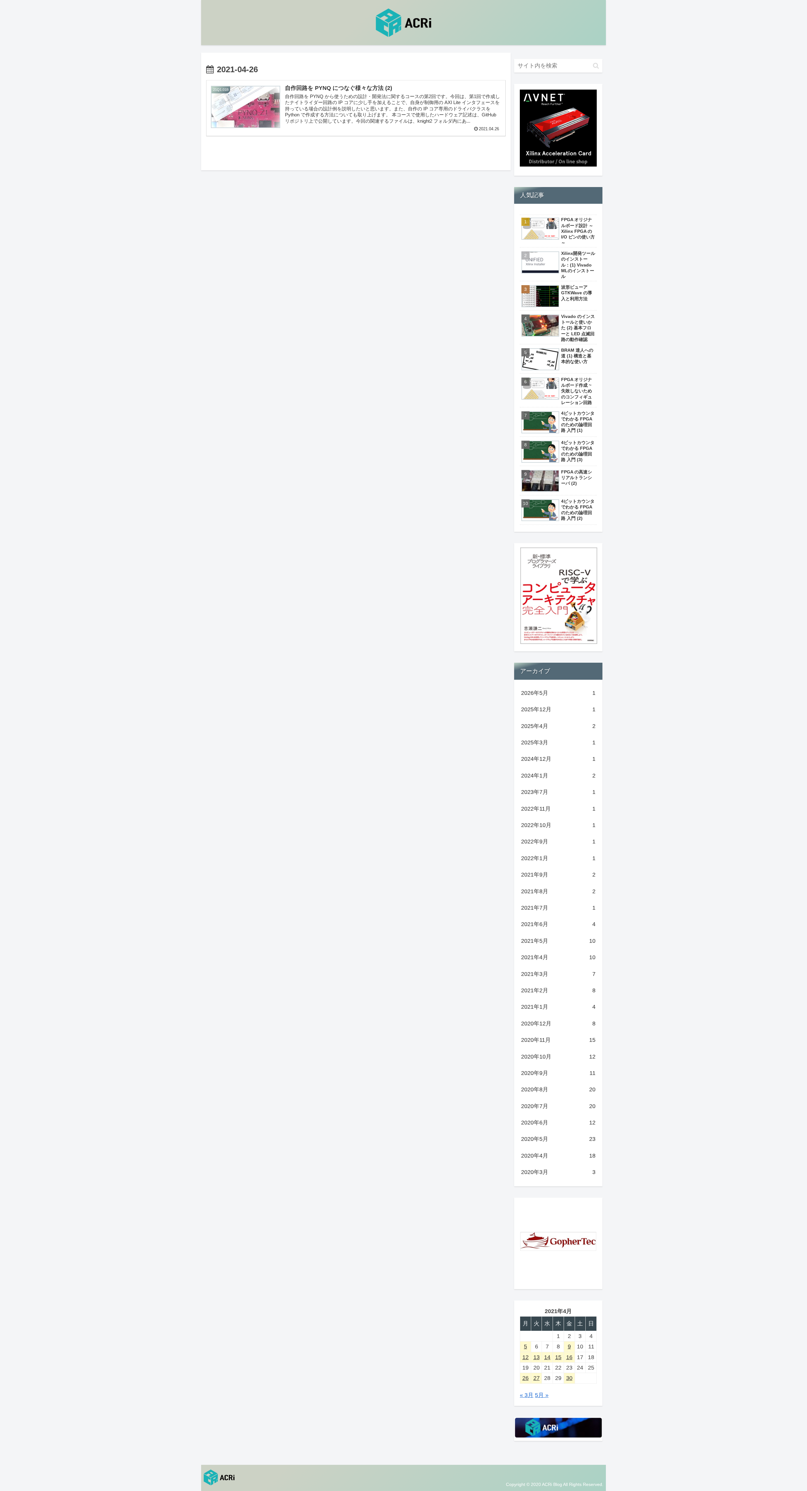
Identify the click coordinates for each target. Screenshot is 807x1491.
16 (569, 1357)
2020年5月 (558, 1139)
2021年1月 (558, 1007)
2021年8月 (558, 891)
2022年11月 (558, 809)
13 (536, 1357)
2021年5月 (558, 941)
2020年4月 (558, 1156)
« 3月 (526, 1395)
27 (536, 1378)
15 (558, 1357)
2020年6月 (558, 1122)
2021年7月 (558, 908)
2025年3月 (558, 742)
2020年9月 (558, 1073)
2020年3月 (558, 1172)
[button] (595, 65)
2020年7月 (558, 1106)
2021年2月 (558, 990)
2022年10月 (558, 825)
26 (525, 1378)
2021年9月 (558, 875)
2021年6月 (558, 924)
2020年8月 (558, 1089)
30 (569, 1378)
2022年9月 (558, 841)
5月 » (542, 1395)
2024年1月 (558, 775)
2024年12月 (558, 759)
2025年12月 (558, 709)
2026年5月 (558, 693)
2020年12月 (558, 1023)
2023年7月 (558, 792)
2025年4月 (558, 726)
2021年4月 (558, 957)
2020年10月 (558, 1057)
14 (547, 1357)
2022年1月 (558, 858)
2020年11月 (558, 1040)
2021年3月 (558, 974)
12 (525, 1357)
